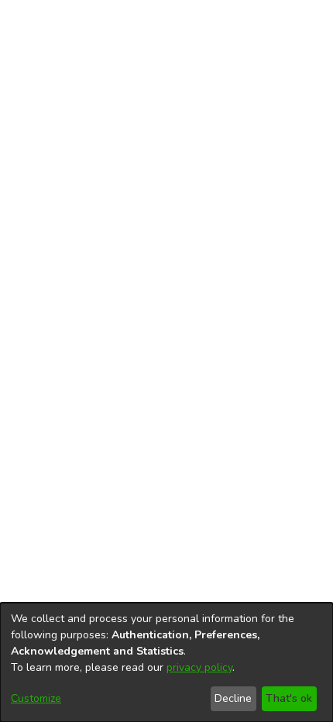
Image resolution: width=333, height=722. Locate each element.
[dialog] (166, 662)
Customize (36, 698)
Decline (233, 698)
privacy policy (199, 667)
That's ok (289, 698)
